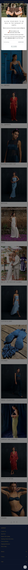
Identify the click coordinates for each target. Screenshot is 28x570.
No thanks (14, 46)
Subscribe (21, 42)
